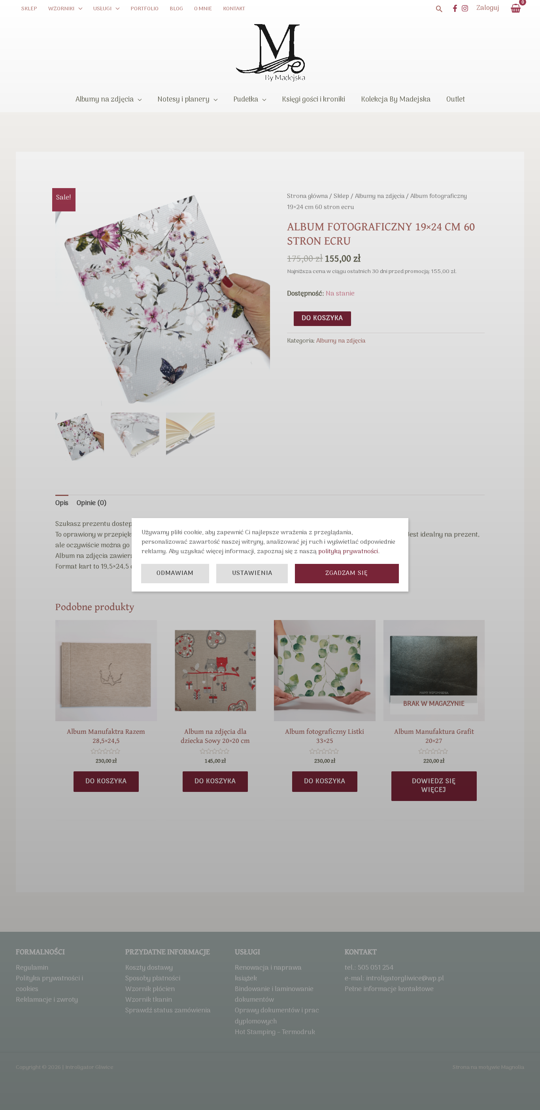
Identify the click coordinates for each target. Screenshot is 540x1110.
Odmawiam (175, 573)
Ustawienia (252, 573)
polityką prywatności (348, 552)
